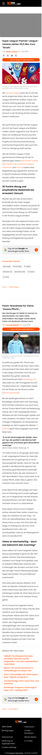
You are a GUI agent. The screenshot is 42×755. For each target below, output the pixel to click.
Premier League (12, 93)
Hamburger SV (29, 379)
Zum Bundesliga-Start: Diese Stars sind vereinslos (21, 682)
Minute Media (30, 737)
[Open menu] (3, 3)
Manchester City (9, 164)
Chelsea (29, 164)
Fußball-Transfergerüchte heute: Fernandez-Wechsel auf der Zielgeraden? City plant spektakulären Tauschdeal (21, 660)
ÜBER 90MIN (7, 726)
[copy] (15, 55)
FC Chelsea (27, 266)
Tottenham (7, 167)
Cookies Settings (9, 747)
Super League (7, 266)
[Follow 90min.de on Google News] (36, 250)
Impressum (29, 726)
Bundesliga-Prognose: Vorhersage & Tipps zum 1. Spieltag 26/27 (20, 688)
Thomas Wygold (12, 325)
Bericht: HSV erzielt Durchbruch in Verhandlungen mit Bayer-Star (18, 669)
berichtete (10, 392)
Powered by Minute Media (16, 753)
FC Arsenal (6, 277)
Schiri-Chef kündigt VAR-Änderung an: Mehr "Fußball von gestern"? (21, 675)
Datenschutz (7, 737)
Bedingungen (8, 730)
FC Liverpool (31, 272)
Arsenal (19, 167)
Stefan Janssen (12, 51)
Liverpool (21, 164)
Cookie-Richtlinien (28, 731)
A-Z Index (28, 741)
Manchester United (29, 160)
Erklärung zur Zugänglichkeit (8, 742)
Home (4, 287)
